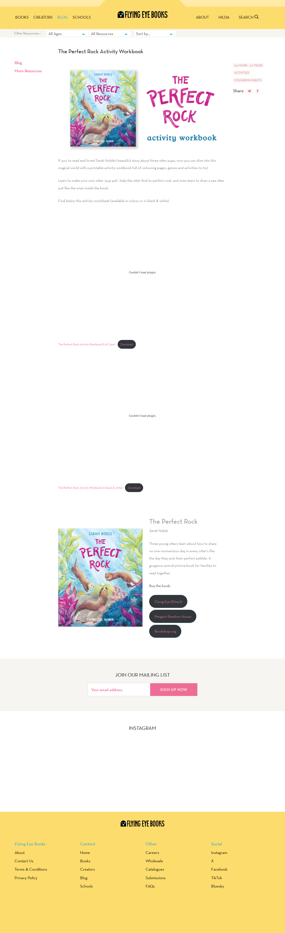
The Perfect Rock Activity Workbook (100, 51)
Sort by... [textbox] (143, 33)
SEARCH (247, 17)
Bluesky (217, 886)
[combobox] (67, 34)
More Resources (28, 70)
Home (85, 852)
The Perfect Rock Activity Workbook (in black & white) (90, 488)
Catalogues (155, 869)
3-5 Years (240, 65)
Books (22, 17)
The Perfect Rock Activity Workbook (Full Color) (86, 344)
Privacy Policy (26, 877)
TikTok (216, 877)
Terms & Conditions (31, 869)
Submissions (156, 877)
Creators (43, 17)
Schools (82, 17)
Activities (241, 72)
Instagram (219, 852)
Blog (62, 17)
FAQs (150, 886)
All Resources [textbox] (102, 33)
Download (127, 344)
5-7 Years (256, 65)
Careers (152, 852)
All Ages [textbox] (55, 33)
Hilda (223, 17)
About (202, 17)
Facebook (219, 869)
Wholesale (154, 860)
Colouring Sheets (247, 80)
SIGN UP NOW (173, 689)
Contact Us (24, 860)
